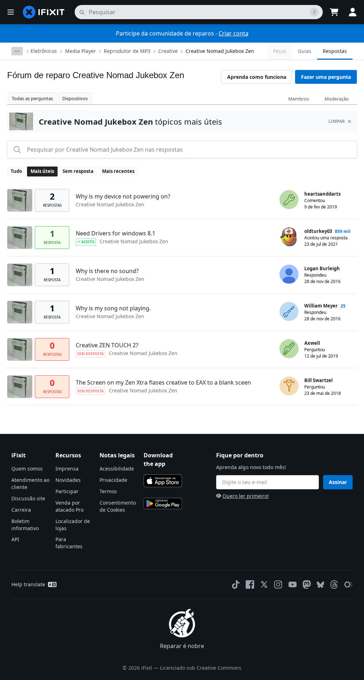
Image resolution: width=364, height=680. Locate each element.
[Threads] (334, 584)
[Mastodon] (307, 584)
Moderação (337, 99)
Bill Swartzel (318, 380)
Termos (108, 491)
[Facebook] (250, 584)
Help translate (28, 584)
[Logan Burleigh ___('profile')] (289, 274)
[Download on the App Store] (163, 480)
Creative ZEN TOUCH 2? (107, 345)
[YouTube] (292, 584)
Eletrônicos (44, 51)
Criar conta (233, 33)
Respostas (335, 51)
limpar (336, 121)
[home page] (44, 12)
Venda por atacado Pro (69, 506)
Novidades (68, 480)
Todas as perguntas (32, 98)
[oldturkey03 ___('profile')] (289, 236)
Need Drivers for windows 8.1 (115, 233)
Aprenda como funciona (256, 77)
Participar (67, 491)
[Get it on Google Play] (163, 503)
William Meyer (321, 306)
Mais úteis (42, 171)
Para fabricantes (68, 543)
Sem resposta (78, 171)
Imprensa (67, 468)
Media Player (80, 51)
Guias (304, 51)
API (15, 539)
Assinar (338, 482)
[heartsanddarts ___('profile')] (289, 199)
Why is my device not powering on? (123, 196)
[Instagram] (278, 584)
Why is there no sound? (107, 271)
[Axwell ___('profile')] (289, 348)
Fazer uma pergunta (326, 77)
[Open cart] (334, 12)
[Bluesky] (320, 584)
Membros (298, 99)
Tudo (16, 171)
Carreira (21, 509)
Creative (168, 51)
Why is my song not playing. (113, 308)
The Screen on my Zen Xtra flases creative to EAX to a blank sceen (163, 382)
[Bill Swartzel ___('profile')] (289, 386)
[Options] (17, 51)
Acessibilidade (117, 468)
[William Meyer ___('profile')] (289, 311)
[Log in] (353, 12)
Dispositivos (75, 98)
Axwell (312, 343)
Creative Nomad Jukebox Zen (220, 51)
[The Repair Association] (348, 584)
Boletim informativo (25, 525)
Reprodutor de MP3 (127, 51)
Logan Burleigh (322, 268)
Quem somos (27, 468)
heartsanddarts (322, 194)
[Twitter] (264, 584)
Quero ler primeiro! (246, 496)
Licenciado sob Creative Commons (200, 667)
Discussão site (28, 498)
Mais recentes (118, 171)
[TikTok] (235, 584)
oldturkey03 (318, 231)
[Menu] (10, 12)
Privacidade (113, 480)
